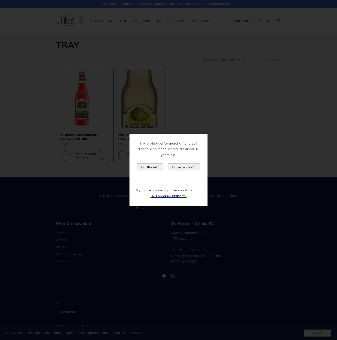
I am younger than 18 (184, 167)
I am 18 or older (150, 167)
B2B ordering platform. (169, 196)
